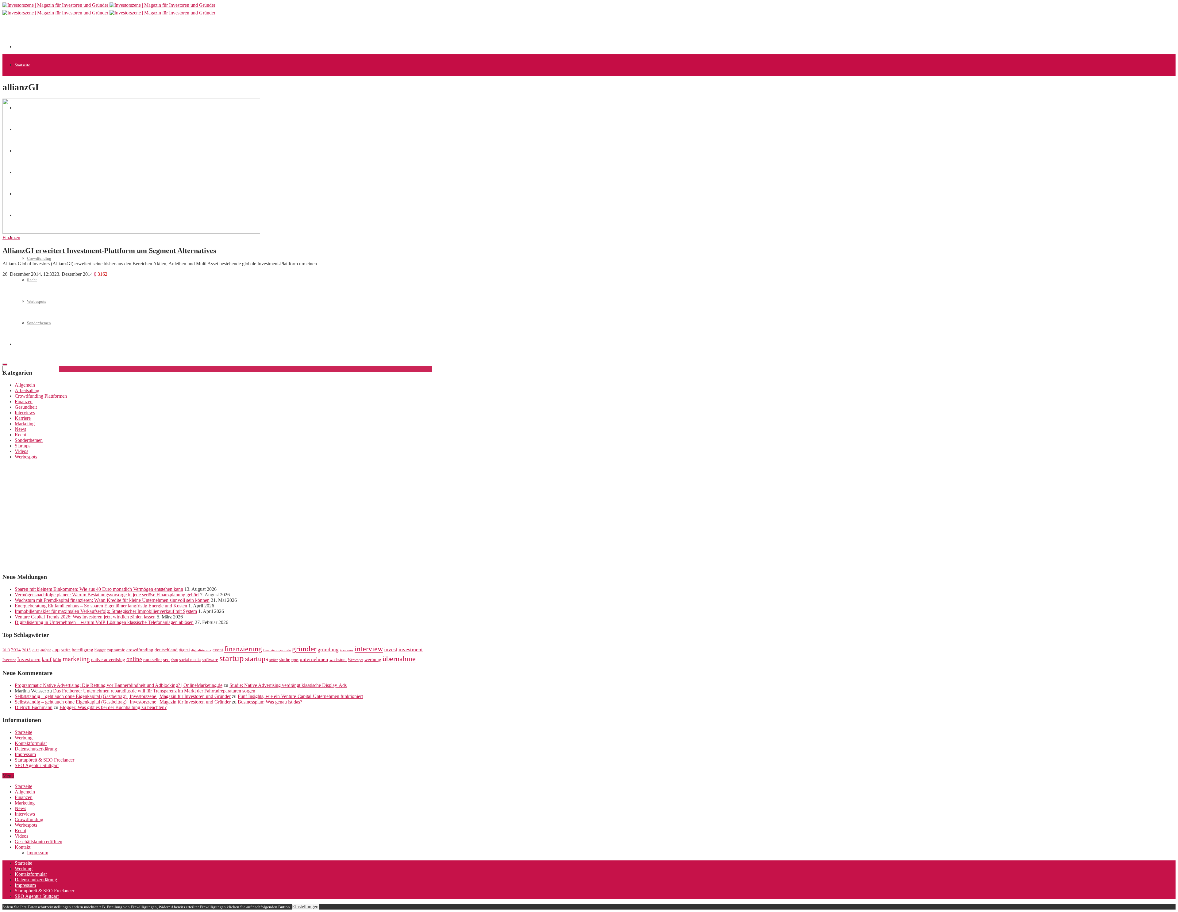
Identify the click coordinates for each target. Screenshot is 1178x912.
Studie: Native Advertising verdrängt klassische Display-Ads (288, 685)
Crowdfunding (39, 258)
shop (174, 660)
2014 (16, 649)
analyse (45, 650)
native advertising (108, 659)
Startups (22, 445)
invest (390, 649)
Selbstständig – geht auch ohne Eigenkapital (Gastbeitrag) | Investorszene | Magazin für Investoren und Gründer (123, 696)
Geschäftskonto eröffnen (38, 841)
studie (284, 659)
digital (184, 650)
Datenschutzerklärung (36, 748)
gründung (328, 650)
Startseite (22, 65)
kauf (47, 659)
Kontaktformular (31, 743)
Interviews (25, 412)
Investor (9, 660)
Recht (20, 434)
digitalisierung (201, 650)
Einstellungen (305, 906)
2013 (6, 650)
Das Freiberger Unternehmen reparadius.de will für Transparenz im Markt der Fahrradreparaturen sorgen (154, 690)
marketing (76, 659)
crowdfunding (139, 649)
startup (231, 658)
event (218, 649)
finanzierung (243, 649)
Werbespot (355, 660)
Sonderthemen (29, 440)
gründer (304, 649)
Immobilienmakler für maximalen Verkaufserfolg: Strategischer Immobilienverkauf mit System (106, 611)
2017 (35, 650)
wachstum (338, 659)
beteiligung (82, 649)
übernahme (399, 659)
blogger (100, 650)
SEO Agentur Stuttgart (37, 765)
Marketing (25, 423)
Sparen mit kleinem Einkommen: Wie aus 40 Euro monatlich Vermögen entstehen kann (99, 589)
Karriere (23, 418)
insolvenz (346, 650)
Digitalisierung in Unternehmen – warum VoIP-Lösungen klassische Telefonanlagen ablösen (104, 622)
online (134, 659)
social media (190, 659)
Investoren (28, 659)
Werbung (24, 737)
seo (166, 659)
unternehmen (314, 659)
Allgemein (25, 385)
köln (57, 659)
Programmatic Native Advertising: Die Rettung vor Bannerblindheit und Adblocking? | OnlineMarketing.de (118, 685)
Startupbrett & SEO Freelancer (44, 759)
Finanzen (11, 237)
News (20, 429)
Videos (21, 451)
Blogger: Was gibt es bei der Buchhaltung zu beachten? (113, 707)
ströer (273, 660)
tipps (294, 660)
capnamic (116, 649)
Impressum (25, 754)
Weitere (21, 237)
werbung (372, 659)
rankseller (152, 659)
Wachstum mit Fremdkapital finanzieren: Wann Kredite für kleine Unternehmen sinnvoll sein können (112, 600)
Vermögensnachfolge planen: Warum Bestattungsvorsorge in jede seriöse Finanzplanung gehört (107, 594)
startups (256, 658)
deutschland (166, 649)
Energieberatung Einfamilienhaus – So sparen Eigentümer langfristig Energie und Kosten (101, 605)
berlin (66, 650)
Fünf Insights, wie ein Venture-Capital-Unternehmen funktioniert (300, 696)
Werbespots (26, 456)
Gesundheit (26, 407)
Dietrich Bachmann (33, 707)
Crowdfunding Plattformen (41, 396)
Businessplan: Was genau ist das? (270, 701)
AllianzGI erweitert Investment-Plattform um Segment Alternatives (109, 251)
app (56, 649)
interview (369, 649)
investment (410, 649)
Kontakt (22, 847)
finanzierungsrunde (277, 650)
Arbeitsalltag (27, 390)
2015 (26, 650)
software (210, 659)
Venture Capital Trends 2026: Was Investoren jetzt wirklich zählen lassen (85, 616)
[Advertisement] (126, 34)
